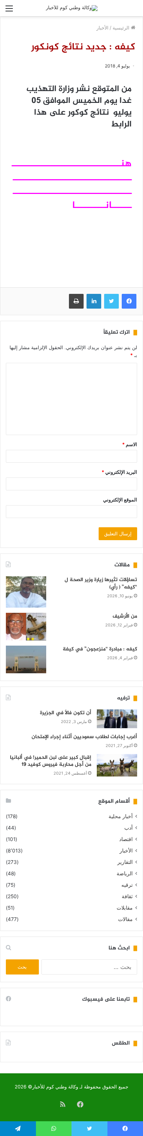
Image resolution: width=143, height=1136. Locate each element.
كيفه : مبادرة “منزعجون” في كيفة (100, 649)
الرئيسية (122, 28)
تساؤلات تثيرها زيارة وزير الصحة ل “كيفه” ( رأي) (101, 583)
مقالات (125, 919)
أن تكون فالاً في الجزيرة (65, 713)
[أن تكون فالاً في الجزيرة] (117, 718)
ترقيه (127, 885)
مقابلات (125, 908)
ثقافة (127, 896)
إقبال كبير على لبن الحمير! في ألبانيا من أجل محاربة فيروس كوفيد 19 (50, 761)
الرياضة (125, 873)
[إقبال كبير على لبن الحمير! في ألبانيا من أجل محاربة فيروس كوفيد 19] (117, 765)
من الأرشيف (125, 616)
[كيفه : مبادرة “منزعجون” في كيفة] (26, 659)
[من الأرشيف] (26, 626)
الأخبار (102, 28)
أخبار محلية (121, 816)
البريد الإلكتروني (119, 472)
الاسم (129, 444)
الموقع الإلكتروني (120, 500)
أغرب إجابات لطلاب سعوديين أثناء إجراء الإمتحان (84, 737)
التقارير (125, 862)
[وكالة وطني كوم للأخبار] (72, 8)
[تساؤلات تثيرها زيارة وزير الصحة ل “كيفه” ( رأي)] (26, 592)
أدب (128, 828)
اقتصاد (126, 839)
